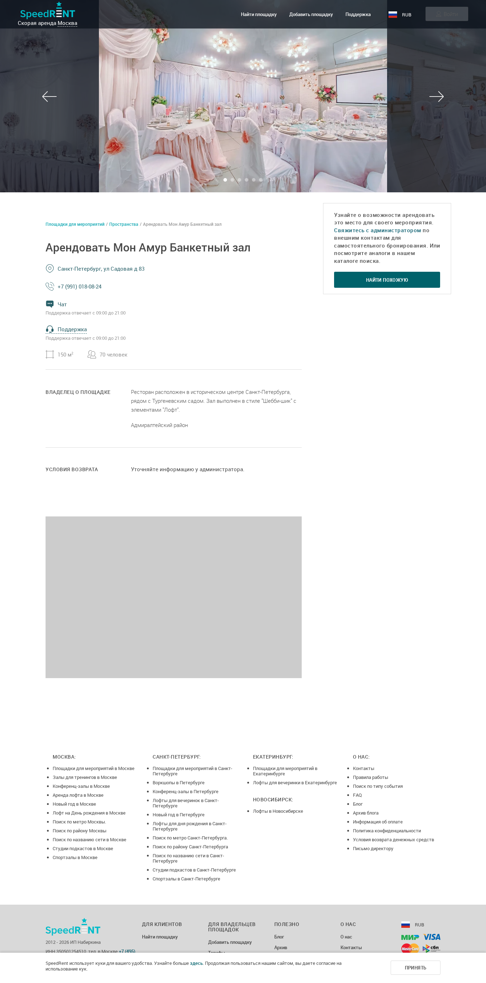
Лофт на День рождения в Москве (89, 813)
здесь (196, 963)
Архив (280, 948)
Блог (358, 804)
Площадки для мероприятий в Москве (93, 768)
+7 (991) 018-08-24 (79, 286)
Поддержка (358, 14)
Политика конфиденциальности (387, 830)
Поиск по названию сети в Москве (89, 839)
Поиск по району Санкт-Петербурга (190, 846)
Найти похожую (387, 280)
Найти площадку (259, 14)
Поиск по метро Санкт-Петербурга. (190, 837)
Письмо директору (373, 848)
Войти (451, 13)
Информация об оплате (378, 821)
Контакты (363, 768)
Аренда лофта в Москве (78, 795)
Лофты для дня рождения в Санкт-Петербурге (190, 826)
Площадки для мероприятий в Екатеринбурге (285, 771)
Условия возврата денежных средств (393, 839)
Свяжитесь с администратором (377, 230)
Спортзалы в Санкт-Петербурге (186, 878)
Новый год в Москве (74, 804)
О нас (346, 937)
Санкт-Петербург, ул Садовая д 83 (101, 268)
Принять (416, 967)
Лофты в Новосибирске (278, 811)
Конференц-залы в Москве (81, 786)
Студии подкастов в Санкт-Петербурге (194, 870)
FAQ (357, 795)
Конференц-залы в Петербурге (185, 791)
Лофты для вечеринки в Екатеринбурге (295, 782)
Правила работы (370, 777)
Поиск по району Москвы (79, 830)
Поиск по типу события (378, 786)
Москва (67, 22)
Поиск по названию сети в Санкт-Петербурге (188, 858)
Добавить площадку (311, 14)
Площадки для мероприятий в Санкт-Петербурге (192, 771)
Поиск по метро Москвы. (79, 821)
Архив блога (366, 813)
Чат (62, 304)
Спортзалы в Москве (75, 857)
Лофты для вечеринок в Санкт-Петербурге (186, 803)
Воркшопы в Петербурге (179, 782)
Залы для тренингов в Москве (85, 777)
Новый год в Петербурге (179, 814)
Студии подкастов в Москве (83, 848)
